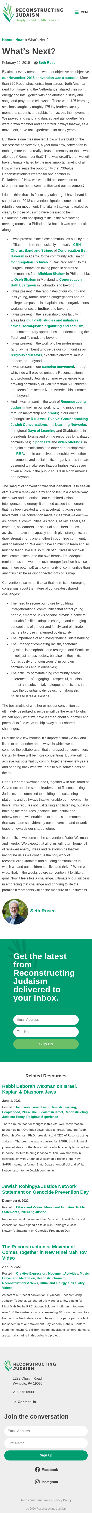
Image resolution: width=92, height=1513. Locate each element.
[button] (82, 12)
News (19, 40)
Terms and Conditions (35, 1500)
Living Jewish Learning (58, 1107)
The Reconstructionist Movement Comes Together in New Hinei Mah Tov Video (44, 1252)
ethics (16, 326)
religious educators (26, 355)
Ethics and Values (29, 1207)
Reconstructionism (51, 1278)
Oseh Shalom (25, 279)
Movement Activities (59, 1207)
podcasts (42, 442)
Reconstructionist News (20, 1283)
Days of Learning (41, 430)
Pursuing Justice (33, 1212)
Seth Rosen (48, 62)
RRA (20, 454)
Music (84, 1273)
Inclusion (23, 1107)
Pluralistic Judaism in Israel (42, 1112)
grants (52, 413)
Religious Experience (42, 1117)
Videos (7, 1288)
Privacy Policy (61, 1500)
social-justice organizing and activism (52, 326)
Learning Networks (70, 424)
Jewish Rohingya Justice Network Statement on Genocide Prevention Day (45, 1189)
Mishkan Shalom (51, 274)
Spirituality (76, 1283)
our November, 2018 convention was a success (40, 78)
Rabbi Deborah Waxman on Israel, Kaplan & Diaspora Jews (39, 1089)
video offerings (70, 442)
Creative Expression (31, 1273)
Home (7, 40)
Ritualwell (38, 419)
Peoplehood (11, 1112)
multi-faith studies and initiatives (52, 320)
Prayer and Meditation (18, 1278)
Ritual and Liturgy (53, 1283)
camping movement (58, 366)
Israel (35, 1107)
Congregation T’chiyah (29, 262)
